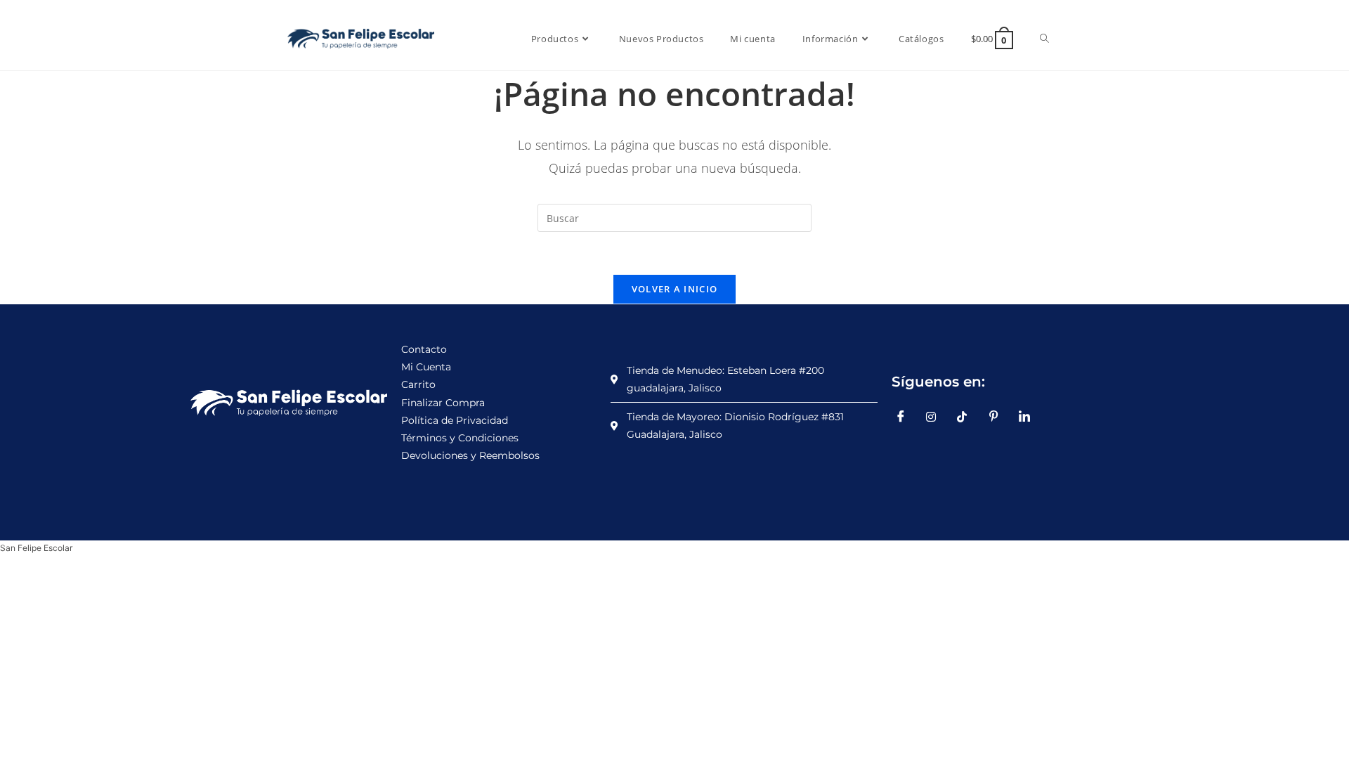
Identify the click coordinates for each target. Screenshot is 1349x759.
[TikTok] (967, 416)
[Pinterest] (998, 416)
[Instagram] (936, 416)
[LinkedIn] (1029, 416)
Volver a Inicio (675, 289)
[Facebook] (905, 416)
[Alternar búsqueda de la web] (1044, 38)
